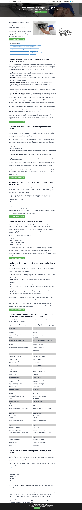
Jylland (53, 1)
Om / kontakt (66, 1)
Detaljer (50, 506)
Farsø (11, 469)
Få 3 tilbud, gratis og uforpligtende (41, 11)
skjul (20, 43)
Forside (49, 1)
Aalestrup (12, 467)
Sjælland (60, 1)
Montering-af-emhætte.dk (15, 1)
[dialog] (41, 506)
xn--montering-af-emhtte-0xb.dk (34, 109)
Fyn (57, 1)
